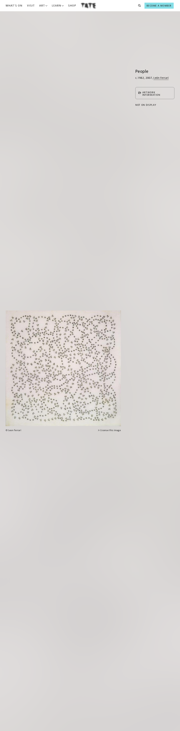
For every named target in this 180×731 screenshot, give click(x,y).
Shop (72, 5)
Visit (31, 5)
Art (42, 5)
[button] (138, 5)
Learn (56, 5)
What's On (14, 5)
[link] (50, 430)
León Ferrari (161, 78)
